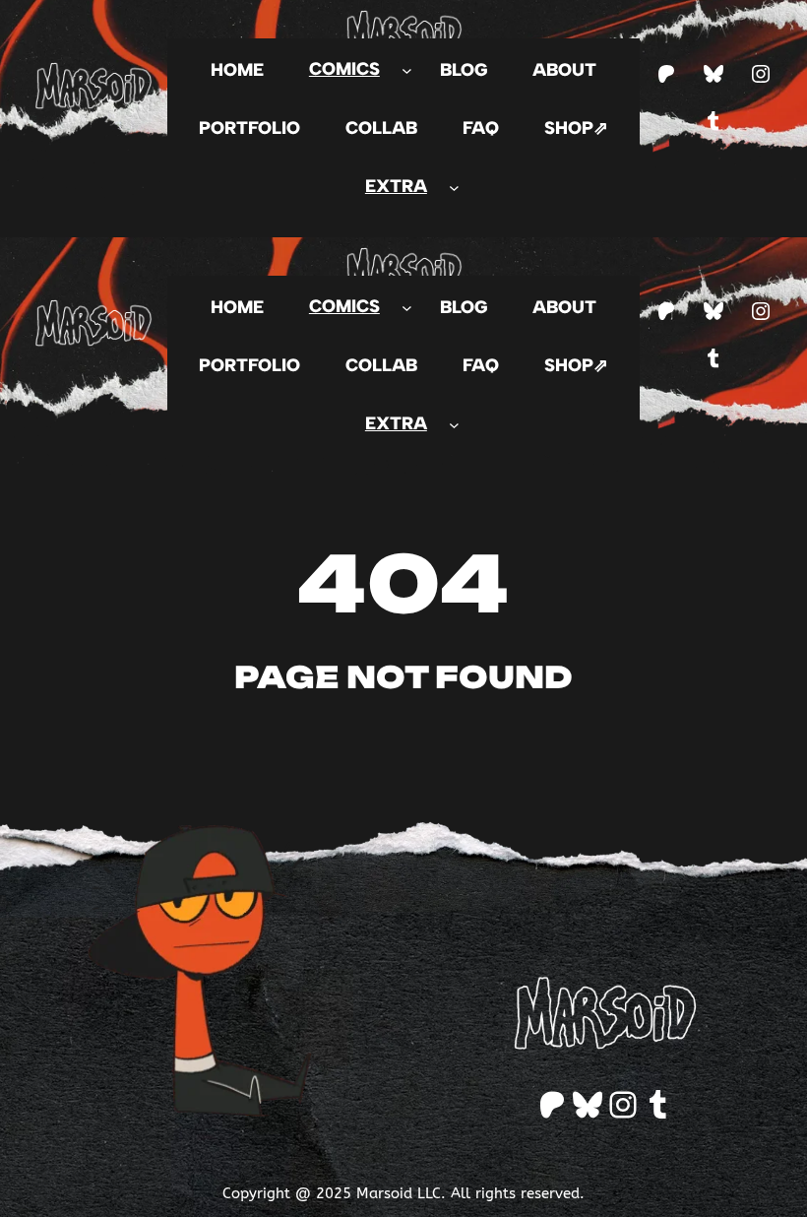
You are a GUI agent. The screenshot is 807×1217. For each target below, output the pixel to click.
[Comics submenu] (407, 69)
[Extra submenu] (454, 186)
